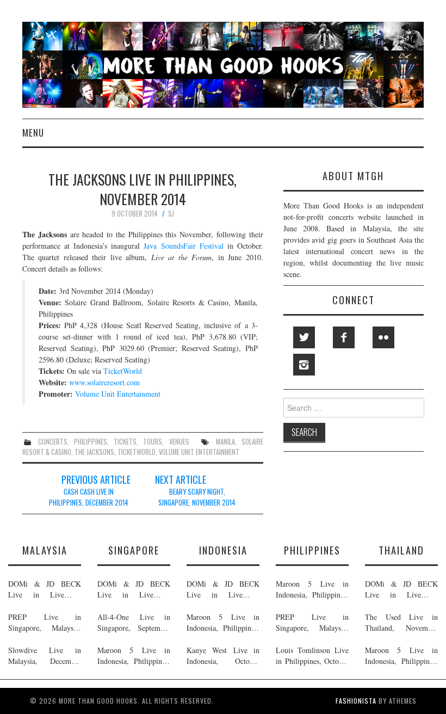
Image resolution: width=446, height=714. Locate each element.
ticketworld (136, 452)
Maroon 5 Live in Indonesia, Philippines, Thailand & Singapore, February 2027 (133, 656)
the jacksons (94, 452)
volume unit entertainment (199, 452)
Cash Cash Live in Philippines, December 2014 (88, 497)
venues (179, 441)
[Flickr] (383, 337)
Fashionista (356, 700)
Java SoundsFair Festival (183, 246)
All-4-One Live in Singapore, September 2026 (133, 622)
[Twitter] (304, 337)
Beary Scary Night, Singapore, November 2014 (197, 497)
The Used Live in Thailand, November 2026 (401, 622)
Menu (33, 132)
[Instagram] (304, 365)
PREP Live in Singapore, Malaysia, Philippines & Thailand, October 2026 (44, 622)
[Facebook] (344, 337)
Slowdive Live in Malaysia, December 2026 (44, 656)
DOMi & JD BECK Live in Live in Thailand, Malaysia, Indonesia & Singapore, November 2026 (44, 589)
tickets (125, 441)
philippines (90, 441)
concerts (52, 441)
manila (225, 441)
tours (152, 441)
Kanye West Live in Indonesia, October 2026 (223, 656)
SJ (171, 213)
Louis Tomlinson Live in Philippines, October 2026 (312, 656)
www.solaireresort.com (104, 382)
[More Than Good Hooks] (223, 63)
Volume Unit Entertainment (117, 394)
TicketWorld (122, 371)
